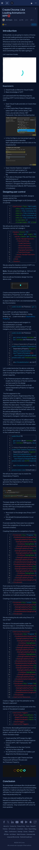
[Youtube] (17, 822)
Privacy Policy (21, 826)
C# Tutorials (12, 829)
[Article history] (15, 20)
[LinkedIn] (12, 822)
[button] (35, 2)
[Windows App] (22, 822)
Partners (5, 829)
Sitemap (20, 831)
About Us (6, 826)
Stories (25, 831)
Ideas (26, 829)
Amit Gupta (9, 20)
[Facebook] (4, 822)
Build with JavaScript (26, 837)
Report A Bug (32, 829)
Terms (27, 826)
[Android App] (26, 822)
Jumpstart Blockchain (13, 837)
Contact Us (13, 826)
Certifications (13, 831)
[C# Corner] (7, 3)
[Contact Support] (35, 822)
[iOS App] (30, 822)
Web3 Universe (21, 834)
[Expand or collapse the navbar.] (2, 3)
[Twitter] (8, 822)
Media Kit (33, 826)
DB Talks (6, 834)
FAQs (6, 831)
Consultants (19, 829)
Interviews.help (31, 834)
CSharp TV (31, 831)
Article (34, 24)
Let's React (13, 834)
